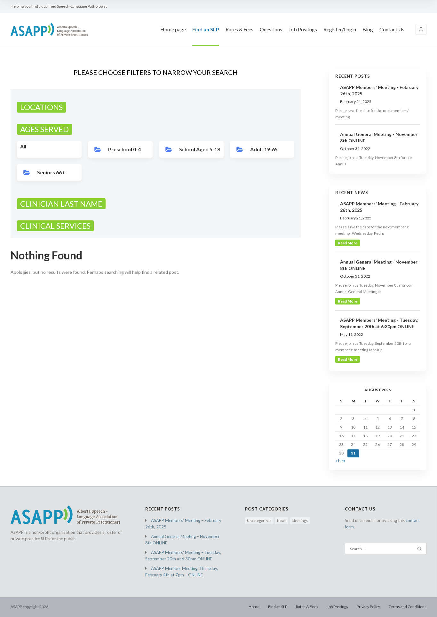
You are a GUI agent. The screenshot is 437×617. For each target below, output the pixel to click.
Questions (271, 29)
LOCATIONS (41, 107)
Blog (367, 29)
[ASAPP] (49, 29)
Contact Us (391, 29)
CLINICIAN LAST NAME (61, 203)
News (281, 520)
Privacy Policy (368, 606)
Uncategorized (259, 520)
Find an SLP (205, 29)
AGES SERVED (44, 129)
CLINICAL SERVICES (55, 225)
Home (254, 606)
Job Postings (303, 29)
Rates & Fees (239, 29)
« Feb (340, 460)
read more (347, 243)
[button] (421, 29)
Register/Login (339, 29)
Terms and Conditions (407, 606)
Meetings (300, 520)
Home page (173, 29)
